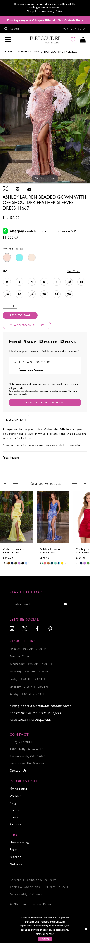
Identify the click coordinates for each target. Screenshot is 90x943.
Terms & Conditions (25, 886)
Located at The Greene (27, 763)
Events (14, 810)
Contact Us (18, 770)
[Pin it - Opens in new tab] (17, 189)
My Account (18, 788)
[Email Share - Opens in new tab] (29, 189)
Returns (15, 824)
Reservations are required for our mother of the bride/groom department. (45, 5)
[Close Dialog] (86, 929)
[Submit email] (66, 604)
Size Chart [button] (73, 271)
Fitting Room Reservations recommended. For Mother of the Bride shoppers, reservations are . (41, 713)
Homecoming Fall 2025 (60, 51)
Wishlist (16, 795)
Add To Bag (20, 315)
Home (9, 51)
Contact (16, 817)
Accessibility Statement (27, 894)
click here (48, 933)
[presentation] (32, 517)
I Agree (45, 938)
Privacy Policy (55, 886)
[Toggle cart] (82, 40)
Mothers (16, 864)
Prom (13, 849)
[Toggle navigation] (7, 40)
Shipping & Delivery (41, 879)
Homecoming (19, 842)
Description (16, 419)
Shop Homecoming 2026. (45, 11)
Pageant (15, 856)
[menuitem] (12, 629)
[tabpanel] (45, 121)
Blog (13, 803)
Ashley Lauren (28, 51)
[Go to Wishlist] (73, 40)
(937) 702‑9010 (21, 742)
